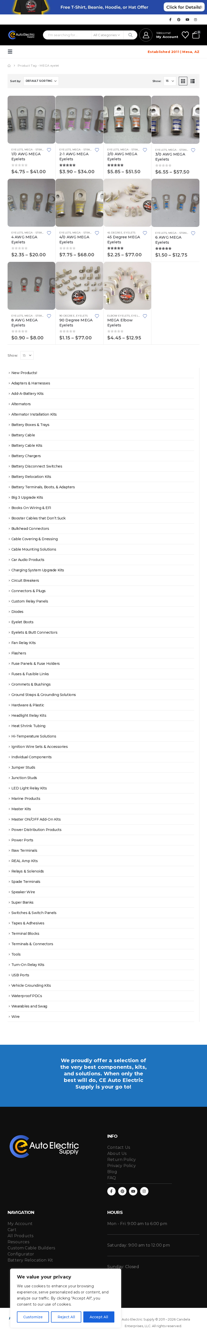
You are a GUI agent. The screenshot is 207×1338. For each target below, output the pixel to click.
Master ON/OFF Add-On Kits (36, 819)
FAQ (111, 1177)
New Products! (24, 373)
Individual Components (31, 757)
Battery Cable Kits (26, 445)
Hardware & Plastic (27, 705)
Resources (18, 1241)
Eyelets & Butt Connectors (34, 632)
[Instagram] (195, 19)
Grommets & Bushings (31, 684)
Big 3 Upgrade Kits (27, 497)
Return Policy (121, 1159)
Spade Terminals (25, 881)
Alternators (21, 404)
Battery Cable (23, 435)
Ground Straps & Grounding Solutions (43, 694)
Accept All (99, 1317)
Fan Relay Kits (23, 643)
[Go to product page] (31, 120)
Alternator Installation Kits (34, 414)
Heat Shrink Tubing (28, 726)
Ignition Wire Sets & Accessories (39, 746)
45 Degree (114, 232)
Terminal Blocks (25, 933)
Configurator (21, 1254)
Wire (15, 1016)
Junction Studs (24, 777)
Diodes (17, 611)
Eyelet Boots (22, 622)
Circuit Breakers (25, 580)
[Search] (130, 35)
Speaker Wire (23, 892)
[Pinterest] (179, 19)
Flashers (18, 653)
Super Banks (22, 902)
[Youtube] (187, 19)
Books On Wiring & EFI (31, 508)
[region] (65, 1298)
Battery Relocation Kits (31, 476)
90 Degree (67, 315)
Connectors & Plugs (28, 591)
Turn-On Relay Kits (27, 964)
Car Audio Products (27, 559)
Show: (156, 81)
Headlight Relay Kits (28, 715)
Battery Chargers (26, 456)
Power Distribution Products (36, 829)
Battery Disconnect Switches (36, 466)
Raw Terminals (24, 850)
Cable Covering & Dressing (34, 539)
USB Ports (20, 975)
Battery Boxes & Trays (30, 424)
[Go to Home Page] (9, 65)
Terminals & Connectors (32, 944)
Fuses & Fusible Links (30, 674)
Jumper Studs (23, 767)
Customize (33, 1317)
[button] (12, 51)
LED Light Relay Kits (29, 788)
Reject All (66, 1317)
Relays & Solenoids (27, 871)
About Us (117, 1153)
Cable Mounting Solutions (33, 549)
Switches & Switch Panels (34, 912)
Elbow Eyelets (118, 315)
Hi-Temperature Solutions (33, 736)
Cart (12, 1229)
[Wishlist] (185, 34)
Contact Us (118, 1147)
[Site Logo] (22, 35)
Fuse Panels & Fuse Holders (35, 663)
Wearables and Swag (29, 1006)
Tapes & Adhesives (27, 923)
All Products (20, 1235)
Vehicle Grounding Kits (31, 985)
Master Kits (21, 809)
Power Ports (22, 840)
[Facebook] (170, 19)
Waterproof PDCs (26, 996)
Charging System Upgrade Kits (37, 570)
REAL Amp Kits (24, 861)
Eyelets (17, 149)
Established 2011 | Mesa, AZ (173, 52)
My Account (20, 1223)
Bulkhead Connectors (30, 528)
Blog (112, 1171)
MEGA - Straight (36, 149)
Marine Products (25, 798)
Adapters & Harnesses (30, 383)
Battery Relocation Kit (30, 1260)
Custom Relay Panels (29, 601)
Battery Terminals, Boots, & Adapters (43, 487)
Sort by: (15, 81)
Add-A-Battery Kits (27, 393)
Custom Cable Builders (31, 1248)
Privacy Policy (121, 1165)
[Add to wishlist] (48, 149)
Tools (16, 954)
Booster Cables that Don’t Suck (38, 518)
